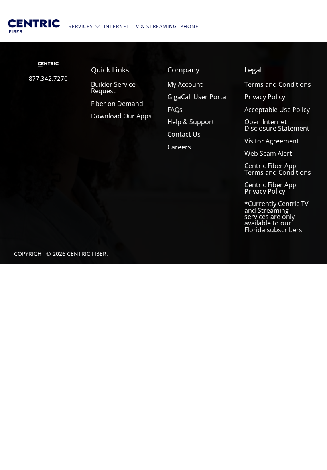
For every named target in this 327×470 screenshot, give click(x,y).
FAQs (175, 109)
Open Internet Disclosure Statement (276, 125)
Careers (179, 147)
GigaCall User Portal (197, 96)
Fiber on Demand (117, 103)
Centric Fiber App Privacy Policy (270, 188)
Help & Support (190, 122)
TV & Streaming (155, 26)
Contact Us (184, 134)
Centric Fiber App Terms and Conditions (277, 168)
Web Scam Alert (268, 153)
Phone (189, 26)
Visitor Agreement (271, 141)
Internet (117, 26)
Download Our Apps (121, 116)
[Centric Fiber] (34, 26)
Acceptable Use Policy (277, 109)
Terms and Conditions (277, 84)
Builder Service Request (113, 87)
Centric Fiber (86, 253)
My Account (185, 84)
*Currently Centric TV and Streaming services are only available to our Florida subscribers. (276, 216)
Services (82, 26)
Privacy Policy (264, 96)
